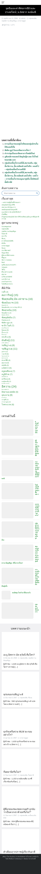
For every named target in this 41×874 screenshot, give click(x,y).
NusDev (12, 856)
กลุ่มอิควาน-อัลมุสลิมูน (9, 21)
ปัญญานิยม (5, 253)
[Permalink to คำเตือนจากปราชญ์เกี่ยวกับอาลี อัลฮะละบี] (20, 839)
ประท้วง (6, 337)
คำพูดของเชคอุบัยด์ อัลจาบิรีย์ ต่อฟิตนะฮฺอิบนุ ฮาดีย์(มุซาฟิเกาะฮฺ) (20, 218)
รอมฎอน (4, 267)
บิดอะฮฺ (5, 330)
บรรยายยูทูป (22, 21)
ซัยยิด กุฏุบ (7, 323)
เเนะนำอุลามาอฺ (6, 281)
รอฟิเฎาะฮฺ (8, 345)
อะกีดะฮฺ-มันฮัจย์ (7, 277)
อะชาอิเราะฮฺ (6, 279)
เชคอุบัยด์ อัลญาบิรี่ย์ (8, 205)
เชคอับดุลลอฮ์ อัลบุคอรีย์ (9, 209)
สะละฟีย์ (6, 360)
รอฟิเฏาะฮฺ (9, 348)
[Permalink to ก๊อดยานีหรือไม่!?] (20, 759)
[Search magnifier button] (37, 193)
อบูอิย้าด (7, 374)
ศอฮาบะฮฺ (5, 358)
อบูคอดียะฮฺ (8, 371)
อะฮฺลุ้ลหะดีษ (6, 381)
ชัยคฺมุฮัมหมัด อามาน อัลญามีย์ (12, 307)
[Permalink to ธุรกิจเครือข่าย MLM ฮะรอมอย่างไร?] (20, 718)
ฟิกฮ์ (3, 262)
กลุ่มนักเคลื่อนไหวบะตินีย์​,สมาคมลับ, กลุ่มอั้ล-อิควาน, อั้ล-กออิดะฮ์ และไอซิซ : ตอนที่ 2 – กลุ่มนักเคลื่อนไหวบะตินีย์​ (22, 166)
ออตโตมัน (5, 376)
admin (23, 18)
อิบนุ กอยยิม (5, 389)
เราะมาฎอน (6, 402)
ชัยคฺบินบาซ (10, 302)
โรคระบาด (8, 404)
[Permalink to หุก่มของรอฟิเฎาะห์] (20, 681)
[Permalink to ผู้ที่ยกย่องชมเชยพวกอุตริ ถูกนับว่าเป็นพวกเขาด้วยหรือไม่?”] (20, 796)
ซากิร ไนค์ (8, 325)
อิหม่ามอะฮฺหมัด (10, 392)
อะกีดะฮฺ (6, 379)
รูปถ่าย (5, 351)
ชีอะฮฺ (3, 238)
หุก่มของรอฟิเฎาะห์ (13, 694)
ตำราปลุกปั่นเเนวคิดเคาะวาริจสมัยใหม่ (20, 153)
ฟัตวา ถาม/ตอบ (7, 260)
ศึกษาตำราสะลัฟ (7, 272)
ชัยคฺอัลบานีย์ (5, 315)
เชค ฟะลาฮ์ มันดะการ (9, 207)
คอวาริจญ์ (10, 295)
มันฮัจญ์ (8, 340)
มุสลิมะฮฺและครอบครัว (9, 265)
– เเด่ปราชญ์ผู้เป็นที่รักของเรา (11, 202)
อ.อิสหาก (7, 368)
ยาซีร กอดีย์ (5, 342)
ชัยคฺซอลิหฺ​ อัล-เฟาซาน (17, 299)
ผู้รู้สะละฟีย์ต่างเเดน (8, 255)
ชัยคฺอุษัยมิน (8, 317)
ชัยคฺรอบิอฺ (9, 310)
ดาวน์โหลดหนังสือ (7, 241)
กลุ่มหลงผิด (32, 18)
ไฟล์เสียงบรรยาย (7, 284)
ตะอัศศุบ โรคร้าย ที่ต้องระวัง (21, 593)
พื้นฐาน (4, 257)
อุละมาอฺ (7, 395)
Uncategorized (6, 226)
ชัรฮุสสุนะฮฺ (6, 320)
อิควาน (9, 386)
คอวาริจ (4, 236)
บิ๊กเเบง (5, 332)
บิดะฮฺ (3, 248)
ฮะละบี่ (4, 397)
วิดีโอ (3, 269)
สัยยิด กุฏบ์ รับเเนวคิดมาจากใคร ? (18, 150)
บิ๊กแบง (4, 334)
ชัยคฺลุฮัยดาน (6, 313)
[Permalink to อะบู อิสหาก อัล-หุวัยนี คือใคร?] (20, 641)
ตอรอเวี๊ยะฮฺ (5, 328)
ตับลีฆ (4, 243)
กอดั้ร (5, 292)
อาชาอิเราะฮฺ (5, 383)
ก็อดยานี (4, 233)
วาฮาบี (5, 354)
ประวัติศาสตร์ (6, 250)
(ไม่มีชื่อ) (4, 214)
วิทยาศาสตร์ (5, 356)
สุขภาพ (4, 274)
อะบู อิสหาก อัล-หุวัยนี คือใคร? (11, 212)
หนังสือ (5, 365)
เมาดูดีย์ (5, 399)
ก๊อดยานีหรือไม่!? (12, 772)
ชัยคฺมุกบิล (5, 305)
